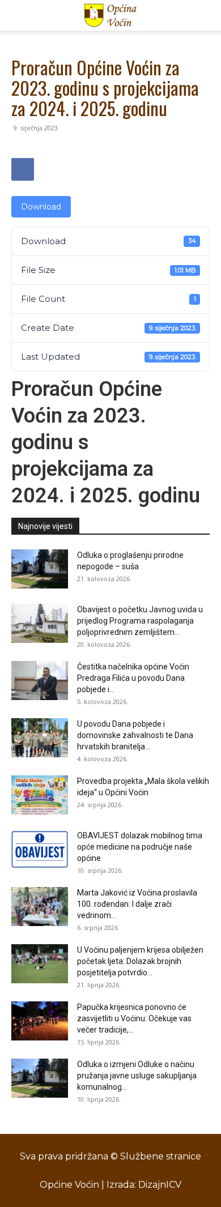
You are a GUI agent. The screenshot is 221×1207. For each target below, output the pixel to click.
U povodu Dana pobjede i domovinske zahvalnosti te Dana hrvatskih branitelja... (135, 735)
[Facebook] (22, 169)
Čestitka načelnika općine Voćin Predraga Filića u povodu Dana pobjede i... (133, 678)
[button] (19, 15)
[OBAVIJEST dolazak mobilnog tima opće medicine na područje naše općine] (39, 849)
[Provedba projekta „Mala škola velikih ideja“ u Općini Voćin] (39, 794)
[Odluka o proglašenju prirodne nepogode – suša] (39, 568)
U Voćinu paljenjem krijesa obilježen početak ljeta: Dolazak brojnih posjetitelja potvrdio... (140, 961)
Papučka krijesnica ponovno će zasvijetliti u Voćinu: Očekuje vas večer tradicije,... (134, 1018)
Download (41, 207)
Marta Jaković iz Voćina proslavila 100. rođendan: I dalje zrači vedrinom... (137, 904)
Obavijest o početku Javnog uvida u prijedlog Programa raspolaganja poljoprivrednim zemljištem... (140, 621)
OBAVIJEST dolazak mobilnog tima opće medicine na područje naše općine (139, 847)
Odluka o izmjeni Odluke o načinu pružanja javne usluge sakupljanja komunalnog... (137, 1075)
